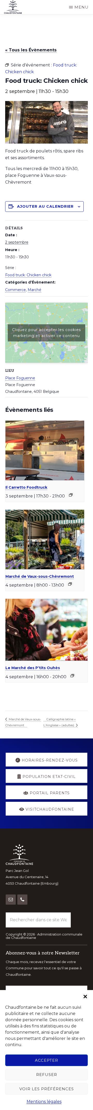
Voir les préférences (46, 1088)
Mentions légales (44, 1101)
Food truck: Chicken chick (28, 275)
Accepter (46, 1060)
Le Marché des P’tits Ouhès (32, 667)
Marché (34, 289)
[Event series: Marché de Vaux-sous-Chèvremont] (70, 584)
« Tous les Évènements (31, 50)
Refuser (46, 1074)
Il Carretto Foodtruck (26, 487)
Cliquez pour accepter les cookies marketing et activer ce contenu (46, 332)
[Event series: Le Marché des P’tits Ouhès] (72, 675)
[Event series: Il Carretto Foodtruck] (71, 494)
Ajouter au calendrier (45, 206)
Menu (81, 7)
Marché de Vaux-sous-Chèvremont (39, 576)
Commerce (15, 289)
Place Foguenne (20, 378)
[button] (85, 996)
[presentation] (44, 450)
